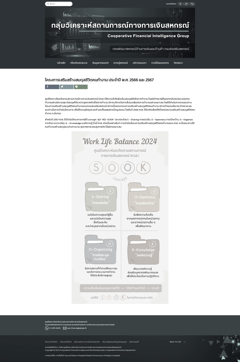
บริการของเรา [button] (139, 63)
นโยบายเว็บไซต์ (66, 341)
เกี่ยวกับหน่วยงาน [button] (78, 63)
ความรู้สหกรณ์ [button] (121, 63)
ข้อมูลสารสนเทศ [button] (100, 63)
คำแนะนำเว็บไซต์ (51, 341)
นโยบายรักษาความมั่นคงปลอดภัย (87, 341)
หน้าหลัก (61, 63)
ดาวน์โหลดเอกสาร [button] (160, 63)
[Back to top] (184, 342)
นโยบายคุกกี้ (134, 341)
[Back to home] (120, 33)
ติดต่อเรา (178, 63)
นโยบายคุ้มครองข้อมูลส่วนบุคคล (114, 341)
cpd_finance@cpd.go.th (77, 328)
